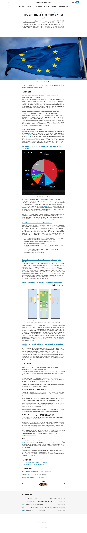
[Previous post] (23, 483)
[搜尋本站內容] (8, 2)
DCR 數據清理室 (54, 6)
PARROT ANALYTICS (46, 196)
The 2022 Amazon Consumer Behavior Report (37, 223)
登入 (73, 2)
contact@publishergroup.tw (46, 471)
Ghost (46, 527)
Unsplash (48, 81)
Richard (50, 107)
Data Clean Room (48, 325)
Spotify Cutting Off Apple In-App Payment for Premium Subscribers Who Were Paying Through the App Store (40, 112)
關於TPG (24, 6)
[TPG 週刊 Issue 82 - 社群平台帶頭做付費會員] (43, 510)
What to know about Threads (32, 129)
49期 (26, 325)
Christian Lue (43, 81)
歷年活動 (29, 6)
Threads (35, 263)
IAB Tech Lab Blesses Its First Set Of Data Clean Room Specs (42, 282)
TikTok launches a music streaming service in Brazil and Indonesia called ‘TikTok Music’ (40, 96)
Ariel (28, 477)
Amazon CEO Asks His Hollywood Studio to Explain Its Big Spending (41, 147)
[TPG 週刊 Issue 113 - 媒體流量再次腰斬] (43, 504)
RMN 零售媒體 (39, 6)
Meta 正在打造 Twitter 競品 (36, 133)
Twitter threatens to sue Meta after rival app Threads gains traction (41, 260)
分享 (43, 33)
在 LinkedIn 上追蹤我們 (30, 474)
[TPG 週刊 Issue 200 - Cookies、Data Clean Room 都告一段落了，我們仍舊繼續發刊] (43, 498)
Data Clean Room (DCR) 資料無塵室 (49, 12)
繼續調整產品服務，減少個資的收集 (47, 453)
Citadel (45, 206)
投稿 (33, 6)
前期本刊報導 (62, 271)
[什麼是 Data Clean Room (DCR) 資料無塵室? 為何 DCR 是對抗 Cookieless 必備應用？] (43, 507)
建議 (50, 338)
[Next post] (64, 483)
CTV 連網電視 (46, 6)
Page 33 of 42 (57, 322)
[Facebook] (43, 525)
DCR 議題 (59, 338)
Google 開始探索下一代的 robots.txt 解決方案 (34, 464)
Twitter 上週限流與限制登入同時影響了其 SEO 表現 (35, 462)
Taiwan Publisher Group (43, 2)
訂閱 (77, 2)
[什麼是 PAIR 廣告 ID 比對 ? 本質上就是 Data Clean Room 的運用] (43, 501)
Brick (55, 219)
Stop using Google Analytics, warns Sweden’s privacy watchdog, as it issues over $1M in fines (40, 368)
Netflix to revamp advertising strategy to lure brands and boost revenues (43, 345)
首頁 (20, 6)
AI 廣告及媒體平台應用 (63, 6)
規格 (53, 338)
